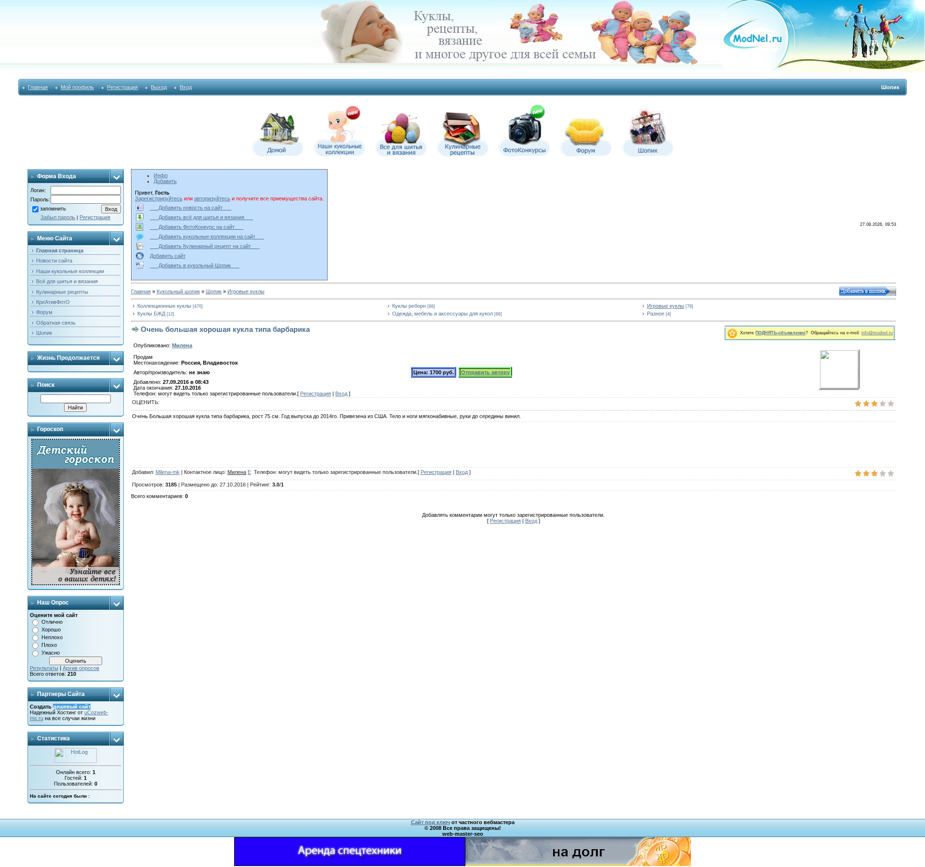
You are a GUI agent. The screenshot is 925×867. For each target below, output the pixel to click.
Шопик (214, 291)
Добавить (165, 181)
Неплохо (52, 637)
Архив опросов (81, 668)
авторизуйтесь (212, 198)
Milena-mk (168, 472)
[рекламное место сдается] (578, 864)
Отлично (52, 622)
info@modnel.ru (877, 332)
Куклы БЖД (151, 313)
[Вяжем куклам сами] (400, 155)
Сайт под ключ (430, 822)
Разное (655, 313)
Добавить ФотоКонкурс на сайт (196, 227)
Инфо (161, 175)
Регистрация (122, 87)
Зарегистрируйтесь (159, 198)
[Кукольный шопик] (647, 155)
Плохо (49, 645)
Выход (159, 87)
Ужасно (50, 653)
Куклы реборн (409, 306)
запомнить (53, 208)
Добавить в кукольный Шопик (194, 265)
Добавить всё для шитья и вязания (201, 217)
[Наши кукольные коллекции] (339, 155)
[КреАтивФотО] (524, 155)
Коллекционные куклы (164, 306)
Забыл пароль (57, 217)
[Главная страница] (277, 155)
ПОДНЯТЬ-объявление (780, 332)
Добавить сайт (167, 256)
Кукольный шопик (178, 291)
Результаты (44, 668)
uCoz (90, 712)
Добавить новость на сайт (190, 207)
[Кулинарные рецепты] (462, 155)
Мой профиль (77, 87)
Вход (186, 87)
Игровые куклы (245, 291)
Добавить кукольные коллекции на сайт (207, 236)
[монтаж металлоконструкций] (349, 864)
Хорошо (51, 629)
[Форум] (585, 155)
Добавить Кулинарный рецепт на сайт (205, 246)
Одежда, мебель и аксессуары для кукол (442, 313)
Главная (38, 87)
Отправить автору (485, 372)
